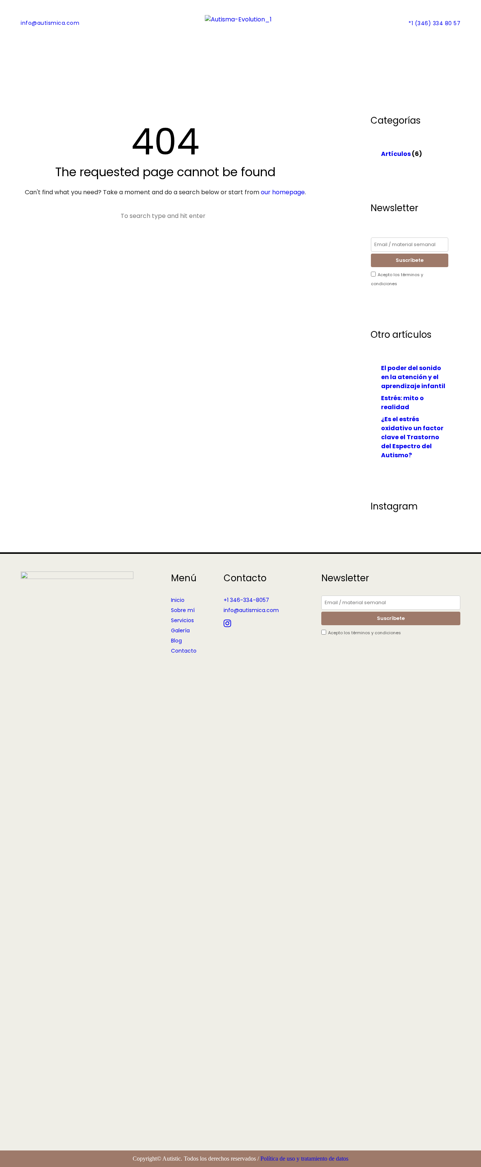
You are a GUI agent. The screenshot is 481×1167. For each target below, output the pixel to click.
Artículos (396, 154)
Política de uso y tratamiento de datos (304, 1158)
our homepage (283, 192)
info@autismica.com (50, 23)
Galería (180, 630)
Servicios (182, 620)
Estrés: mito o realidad (402, 402)
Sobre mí (183, 610)
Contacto (184, 651)
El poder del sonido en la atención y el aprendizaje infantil (413, 377)
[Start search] (113, 216)
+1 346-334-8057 (246, 600)
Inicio (178, 600)
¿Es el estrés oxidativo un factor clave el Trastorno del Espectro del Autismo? (412, 437)
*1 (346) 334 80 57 (434, 23)
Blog (176, 640)
